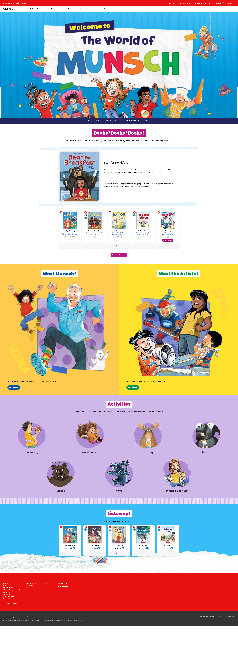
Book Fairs (208, 3)
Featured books (20, 9)
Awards (79, 9)
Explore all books (118, 255)
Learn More (13, 387)
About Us (6, 583)
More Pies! (167, 545)
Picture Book (73, 236)
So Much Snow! (143, 231)
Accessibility (7, 592)
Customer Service (63, 586)
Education (190, 3)
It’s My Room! (119, 545)
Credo (5, 585)
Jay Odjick (95, 234)
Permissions (29, 585)
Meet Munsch (112, 120)
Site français (230, 3)
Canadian (60, 9)
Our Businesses (8, 587)
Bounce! (119, 231)
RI (167, 237)
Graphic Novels (70, 9)
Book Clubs (181, 3)
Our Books (172, 3)
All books (107, 9)
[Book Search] (223, 3)
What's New (31, 9)
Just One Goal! (143, 545)
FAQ (27, 587)
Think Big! (167, 231)
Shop (24, 3)
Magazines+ (199, 3)
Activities (99, 9)
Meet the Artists (131, 120)
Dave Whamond (168, 234)
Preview (70, 246)
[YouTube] (66, 583)
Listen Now (69, 548)
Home (88, 120)
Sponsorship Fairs (8, 596)
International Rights (31, 583)
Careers (5, 601)
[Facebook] (62, 583)
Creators (86, 9)
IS (94, 237)
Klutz (92, 9)
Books (99, 120)
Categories (40, 9)
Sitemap (5, 617)
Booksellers (217, 3)
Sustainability (7, 599)
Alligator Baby (70, 231)
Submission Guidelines (10, 603)
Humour (67, 236)
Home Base (47, 583)
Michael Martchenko (71, 234)
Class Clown (95, 545)
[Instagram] (59, 583)
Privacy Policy (14, 617)
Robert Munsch (67, 233)
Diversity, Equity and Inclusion (12, 590)
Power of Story (50, 9)
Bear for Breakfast (94, 231)
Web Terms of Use (24, 617)
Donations (6, 594)
